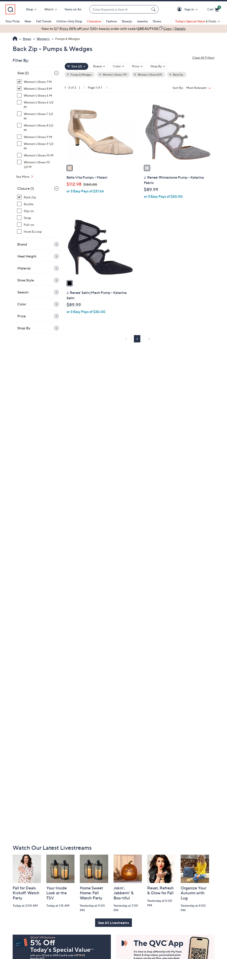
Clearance (94, 21)
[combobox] (119, 9)
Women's (43, 39)
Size (23, 73)
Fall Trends (43, 21)
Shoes (157, 21)
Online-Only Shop (69, 21)
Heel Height (26, 256)
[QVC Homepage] (15, 39)
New (28, 21)
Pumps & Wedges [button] (81, 74)
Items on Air (73, 9)
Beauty (127, 21)
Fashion (111, 21)
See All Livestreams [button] (113, 922)
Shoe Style (25, 280)
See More (23, 176)
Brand (22, 244)
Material (24, 268)
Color (21, 304)
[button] (180, 9)
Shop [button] (29, 9)
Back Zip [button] (177, 74)
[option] (113, 28)
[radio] (69, 168)
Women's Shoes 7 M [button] (114, 74)
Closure (25, 188)
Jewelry (142, 21)
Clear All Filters (203, 57)
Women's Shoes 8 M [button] (149, 74)
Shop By (23, 328)
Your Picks (12, 21)
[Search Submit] (154, 9)
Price (21, 316)
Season (23, 292)
